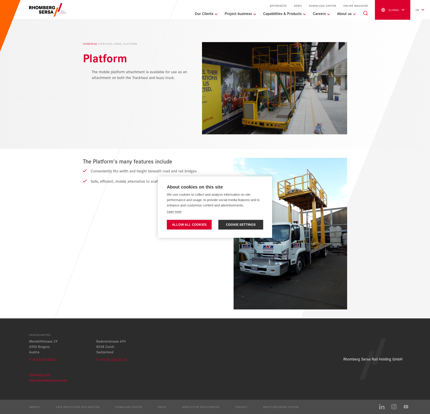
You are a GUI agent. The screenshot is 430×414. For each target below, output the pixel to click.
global (394, 10)
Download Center (322, 5)
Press (162, 407)
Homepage (90, 43)
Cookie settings (241, 224)
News (298, 5)
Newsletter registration (200, 407)
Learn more (174, 211)
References (278, 5)
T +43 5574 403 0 (43, 359)
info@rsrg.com (39, 374)
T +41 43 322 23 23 (111, 359)
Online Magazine (355, 5)
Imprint (34, 407)
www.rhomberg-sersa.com (48, 380)
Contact (241, 407)
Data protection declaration (78, 407)
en (417, 10)
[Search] (365, 13)
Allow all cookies (189, 224)
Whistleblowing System (281, 407)
